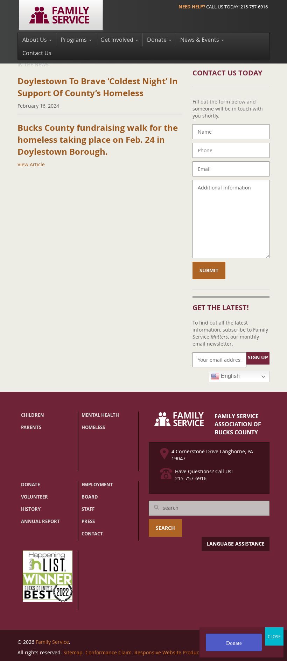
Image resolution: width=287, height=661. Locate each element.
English (229, 376)
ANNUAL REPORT (40, 521)
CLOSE (274, 636)
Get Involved (117, 40)
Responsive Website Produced (169, 652)
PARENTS (31, 427)
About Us (35, 40)
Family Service (52, 642)
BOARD (90, 497)
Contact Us (36, 53)
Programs (74, 40)
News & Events (200, 40)
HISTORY (31, 509)
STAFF (88, 509)
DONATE (30, 484)
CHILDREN (32, 415)
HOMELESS (93, 427)
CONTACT (92, 533)
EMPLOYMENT (97, 484)
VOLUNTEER (34, 497)
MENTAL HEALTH (100, 415)
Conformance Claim (108, 652)
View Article (31, 164)
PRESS (88, 521)
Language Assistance (235, 543)
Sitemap (73, 652)
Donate (157, 40)
